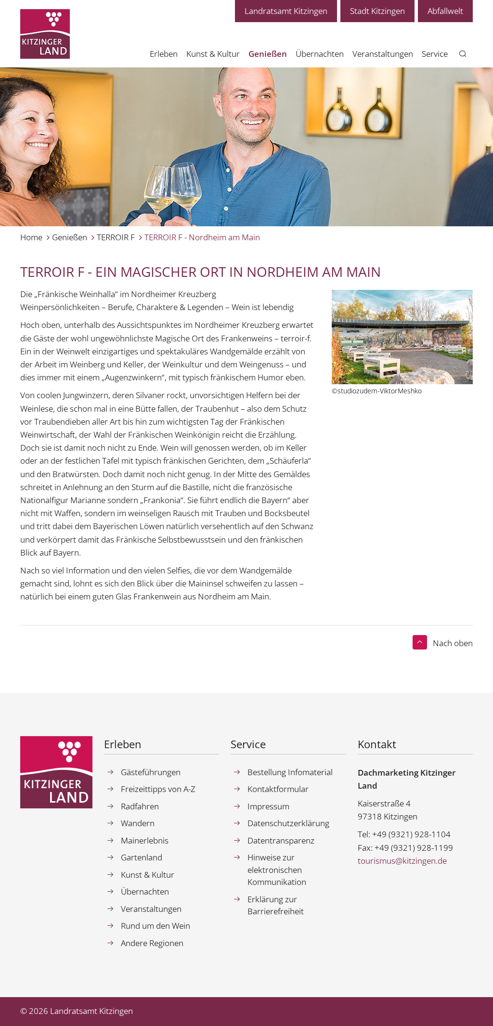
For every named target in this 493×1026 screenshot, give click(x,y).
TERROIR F (116, 237)
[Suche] (463, 54)
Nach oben (453, 643)
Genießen (69, 237)
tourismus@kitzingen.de (402, 860)
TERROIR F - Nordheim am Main (202, 237)
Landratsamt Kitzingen (286, 10)
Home (31, 237)
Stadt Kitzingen (377, 10)
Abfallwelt (445, 10)
